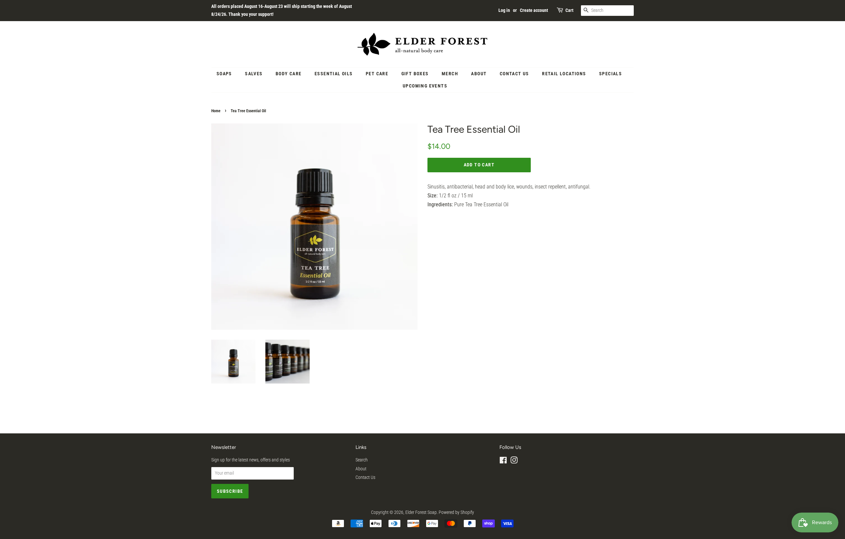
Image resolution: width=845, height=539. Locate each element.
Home (215, 111)
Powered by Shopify (456, 512)
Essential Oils (334, 73)
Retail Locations (564, 73)
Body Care (289, 73)
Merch (450, 73)
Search (361, 459)
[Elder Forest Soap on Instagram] (514, 461)
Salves (253, 73)
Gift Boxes (415, 73)
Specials (610, 73)
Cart (569, 10)
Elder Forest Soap (421, 512)
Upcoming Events (425, 85)
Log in (504, 10)
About (479, 73)
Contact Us (514, 73)
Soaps (224, 73)
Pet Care (377, 73)
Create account (534, 10)
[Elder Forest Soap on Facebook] (503, 461)
